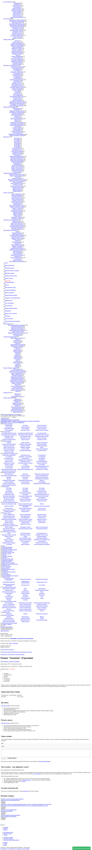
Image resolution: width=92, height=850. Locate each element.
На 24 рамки (17, 147)
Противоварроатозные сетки (17, 96)
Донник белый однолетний (17, 345)
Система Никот (17, 130)
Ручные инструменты (16, 326)
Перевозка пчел (17, 251)
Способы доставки (5, 705)
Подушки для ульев (17, 38)
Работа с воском (16, 221)
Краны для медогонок (17, 168)
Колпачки (17, 116)
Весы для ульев (17, 36)
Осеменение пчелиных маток (17, 125)
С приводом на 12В (17, 152)
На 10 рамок (17, 144)
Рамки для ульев (17, 42)
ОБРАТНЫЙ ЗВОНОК (6, 419)
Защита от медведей (17, 88)
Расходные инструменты (17, 327)
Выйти (5, 845)
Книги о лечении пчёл (16, 373)
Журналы (17, 384)
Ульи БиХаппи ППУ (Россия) (17, 25)
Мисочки (17, 120)
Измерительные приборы (17, 210)
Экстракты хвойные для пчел (17, 87)
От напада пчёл (17, 94)
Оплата (5, 829)
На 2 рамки (17, 138)
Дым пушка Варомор (17, 100)
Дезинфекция (17, 81)
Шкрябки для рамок (17, 53)
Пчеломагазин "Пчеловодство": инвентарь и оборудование (15, 848)
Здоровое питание (16, 404)
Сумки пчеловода (17, 13)
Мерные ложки (17, 214)
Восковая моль (16, 400)
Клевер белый (17, 349)
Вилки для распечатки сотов (17, 175)
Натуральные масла (17, 408)
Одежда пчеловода (8, 1)
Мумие (17, 405)
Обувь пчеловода (17, 8)
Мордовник (17, 356)
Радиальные (17, 155)
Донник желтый (17, 347)
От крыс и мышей (16, 90)
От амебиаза (17, 77)
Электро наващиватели (17, 56)
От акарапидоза (17, 75)
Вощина (17, 40)
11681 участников (13, 643)
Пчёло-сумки (17, 216)
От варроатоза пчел (17, 68)
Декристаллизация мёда (17, 201)
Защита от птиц (17, 99)
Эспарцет (17, 366)
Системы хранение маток (17, 131)
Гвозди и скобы (17, 57)
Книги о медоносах (17, 383)
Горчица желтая (17, 342)
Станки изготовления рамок (17, 44)
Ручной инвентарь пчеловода (10, 173)
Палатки (17, 243)
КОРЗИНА (14, 421)
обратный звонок (27, 780)
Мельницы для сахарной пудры (17, 249)
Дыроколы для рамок (17, 51)
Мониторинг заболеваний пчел (17, 103)
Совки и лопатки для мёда (16, 186)
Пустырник (17, 358)
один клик (23, 781)
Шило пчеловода (17, 188)
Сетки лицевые (17, 12)
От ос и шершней (17, 95)
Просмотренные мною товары (9, 623)
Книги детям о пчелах (17, 388)
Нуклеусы (16, 121)
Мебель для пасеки (17, 247)
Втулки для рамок (17, 49)
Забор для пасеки (17, 260)
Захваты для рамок (16, 178)
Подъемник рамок (17, 62)
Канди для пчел (17, 82)
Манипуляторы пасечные (17, 248)
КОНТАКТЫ (16, 419)
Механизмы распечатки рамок (16, 205)
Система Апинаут (17, 129)
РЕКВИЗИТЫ (20, 422)
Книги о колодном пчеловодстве (17, 371)
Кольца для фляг (17, 213)
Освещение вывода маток (17, 123)
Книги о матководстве (16, 374)
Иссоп (17, 348)
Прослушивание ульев (17, 244)
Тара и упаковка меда (16, 194)
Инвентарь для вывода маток (17, 110)
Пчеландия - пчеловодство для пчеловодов (22, 638)
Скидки (5, 835)
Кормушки (17, 393)
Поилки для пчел (17, 239)
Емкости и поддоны (17, 208)
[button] (81, 848)
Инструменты (6, 323)
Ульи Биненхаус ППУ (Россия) (16, 21)
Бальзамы (17, 399)
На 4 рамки (17, 140)
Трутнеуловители (17, 133)
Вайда (17, 339)
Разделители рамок (17, 64)
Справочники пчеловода (17, 379)
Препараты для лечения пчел (10, 65)
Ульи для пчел (6, 18)
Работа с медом (7, 192)
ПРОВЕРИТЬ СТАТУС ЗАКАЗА (9, 422)
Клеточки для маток (17, 113)
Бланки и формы (17, 387)
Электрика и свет (17, 334)
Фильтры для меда (16, 196)
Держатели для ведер (17, 218)
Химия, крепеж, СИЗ (17, 331)
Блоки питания (17, 253)
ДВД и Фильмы (17, 369)
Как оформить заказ (8, 832)
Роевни (17, 240)
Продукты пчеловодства (17, 410)
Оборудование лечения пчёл (17, 105)
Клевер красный (17, 351)
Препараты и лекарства (17, 396)
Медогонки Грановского (17, 157)
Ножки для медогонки (17, 169)
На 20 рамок (17, 145)
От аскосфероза (17, 69)
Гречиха (17, 343)
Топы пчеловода (17, 14)
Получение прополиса (16, 227)
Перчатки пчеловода (17, 9)
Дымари (17, 177)
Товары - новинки (7, 624)
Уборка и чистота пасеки (16, 257)
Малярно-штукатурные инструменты (17, 332)
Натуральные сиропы (17, 409)
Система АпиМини (17, 127)
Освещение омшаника (17, 245)
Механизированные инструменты (16, 325)
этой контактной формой (44, 761)
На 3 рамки (17, 139)
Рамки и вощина (7, 39)
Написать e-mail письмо (6, 626)
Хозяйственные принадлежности (17, 330)
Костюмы (16, 4)
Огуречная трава (17, 357)
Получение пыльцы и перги (17, 226)
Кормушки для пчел (17, 236)
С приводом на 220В (17, 153)
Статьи (5, 843)
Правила (5, 828)
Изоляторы (17, 109)
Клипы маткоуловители (17, 114)
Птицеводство (6, 392)
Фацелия (17, 365)
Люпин (17, 353)
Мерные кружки (17, 212)
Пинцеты (17, 126)
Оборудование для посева (17, 338)
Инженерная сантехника (17, 329)
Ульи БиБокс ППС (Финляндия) (17, 23)
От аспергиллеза (17, 78)
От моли (17, 91)
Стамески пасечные (17, 187)
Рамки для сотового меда (17, 223)
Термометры (17, 256)
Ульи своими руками (17, 29)
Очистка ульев (16, 184)
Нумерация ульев (17, 31)
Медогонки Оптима (17, 165)
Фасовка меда (17, 204)
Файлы (17, 391)
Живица (17, 401)
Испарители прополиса (17, 229)
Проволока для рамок (17, 48)
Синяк (17, 364)
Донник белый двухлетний (17, 344)
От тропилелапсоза (17, 74)
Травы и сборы (16, 412)
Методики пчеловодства (17, 377)
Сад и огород (16, 335)
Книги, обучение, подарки (9, 367)
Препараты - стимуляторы (16, 71)
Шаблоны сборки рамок (17, 46)
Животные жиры (17, 403)
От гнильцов (17, 70)
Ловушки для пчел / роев (17, 238)
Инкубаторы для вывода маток (17, 112)
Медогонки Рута (17, 149)
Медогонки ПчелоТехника (16, 160)
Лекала (17, 55)
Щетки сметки (16, 191)
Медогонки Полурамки (17, 151)
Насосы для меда (17, 209)
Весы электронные (16, 199)
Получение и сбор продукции (10, 219)
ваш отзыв (25, 791)
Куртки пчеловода (16, 5)
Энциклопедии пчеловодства (17, 380)
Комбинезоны (16, 3)
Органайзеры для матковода (17, 122)
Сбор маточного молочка (17, 225)
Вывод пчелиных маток (9, 107)
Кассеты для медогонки (17, 166)
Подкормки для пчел (17, 83)
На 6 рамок (17, 142)
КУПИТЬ (3, 802)
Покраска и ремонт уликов (16, 35)
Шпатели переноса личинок (17, 135)
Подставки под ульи (17, 33)
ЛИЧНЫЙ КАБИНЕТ (6, 421)
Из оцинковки (17, 164)
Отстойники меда (17, 203)
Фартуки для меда (17, 16)
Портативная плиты (17, 234)
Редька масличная (17, 362)
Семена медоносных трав (9, 336)
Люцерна (17, 355)
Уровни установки (16, 34)
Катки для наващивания (17, 59)
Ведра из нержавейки (17, 195)
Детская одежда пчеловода (16, 17)
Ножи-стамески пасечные (17, 183)
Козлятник (17, 352)
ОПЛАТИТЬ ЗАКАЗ (22, 421)
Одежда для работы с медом (17, 207)
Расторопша (17, 361)
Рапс (17, 360)
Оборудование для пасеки (9, 230)
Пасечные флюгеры (17, 232)
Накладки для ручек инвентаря (17, 181)
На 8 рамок (17, 143)
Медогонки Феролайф (16, 161)
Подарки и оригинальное (17, 390)
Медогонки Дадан (16, 148)
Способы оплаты (5, 723)
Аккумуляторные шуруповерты (17, 261)
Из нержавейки (16, 162)
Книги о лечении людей (17, 386)
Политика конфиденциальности (11, 840)
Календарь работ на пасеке (17, 370)
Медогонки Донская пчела (16, 158)
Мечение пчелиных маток (16, 118)
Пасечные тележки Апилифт (17, 235)
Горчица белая (17, 340)
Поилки (17, 395)
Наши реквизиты (5, 630)
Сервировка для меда (17, 222)
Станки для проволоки (16, 43)
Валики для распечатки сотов (17, 174)
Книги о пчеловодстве (16, 382)
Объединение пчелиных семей (17, 101)
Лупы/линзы (17, 117)
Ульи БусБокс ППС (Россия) (17, 26)
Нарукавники (17, 7)
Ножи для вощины (17, 47)
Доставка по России (8, 838)
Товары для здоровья (8, 397)
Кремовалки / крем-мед (17, 217)
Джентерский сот (17, 108)
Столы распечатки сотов (17, 197)
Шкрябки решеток (17, 190)
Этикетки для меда (16, 200)
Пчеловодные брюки (17, 10)
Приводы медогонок (17, 170)
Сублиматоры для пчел (17, 86)
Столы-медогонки (17, 171)
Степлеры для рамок (17, 60)
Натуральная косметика (17, 406)
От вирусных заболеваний (17, 66)
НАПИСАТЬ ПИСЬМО (34, 421)
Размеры (5, 842)
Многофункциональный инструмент (17, 179)
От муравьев (17, 92)
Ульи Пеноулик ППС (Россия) (17, 20)
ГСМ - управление (17, 252)
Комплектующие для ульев (16, 30)
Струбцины (17, 258)
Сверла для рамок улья (16, 52)
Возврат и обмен (7, 833)
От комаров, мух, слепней (16, 104)
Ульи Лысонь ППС (16, 22)
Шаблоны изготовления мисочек (17, 134)
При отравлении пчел (17, 84)
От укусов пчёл (17, 97)
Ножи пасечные (17, 182)
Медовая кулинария (17, 375)
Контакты (5, 827)
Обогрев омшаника (17, 242)
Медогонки (6, 136)
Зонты (17, 231)
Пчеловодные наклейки (17, 378)
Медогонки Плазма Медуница (16, 156)
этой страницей (37, 773)
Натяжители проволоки (17, 61)
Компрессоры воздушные (17, 255)
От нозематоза (16, 73)
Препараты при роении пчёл (17, 79)
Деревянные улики (16, 27)
